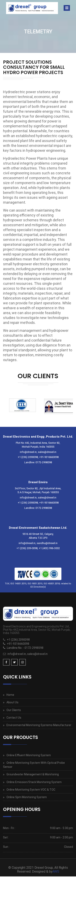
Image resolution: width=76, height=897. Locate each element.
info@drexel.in (28, 451)
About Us (12, 702)
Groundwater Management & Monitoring (32, 774)
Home (10, 694)
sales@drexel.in (47, 451)
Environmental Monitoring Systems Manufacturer (38, 725)
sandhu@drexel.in (47, 543)
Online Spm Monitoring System (26, 797)
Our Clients (13, 710)
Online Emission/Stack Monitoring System (34, 782)
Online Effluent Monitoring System (28, 755)
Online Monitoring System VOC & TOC (30, 789)
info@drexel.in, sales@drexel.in (27, 654)
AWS (55, 871)
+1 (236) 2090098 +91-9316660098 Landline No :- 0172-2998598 (24, 643)
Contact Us (13, 717)
